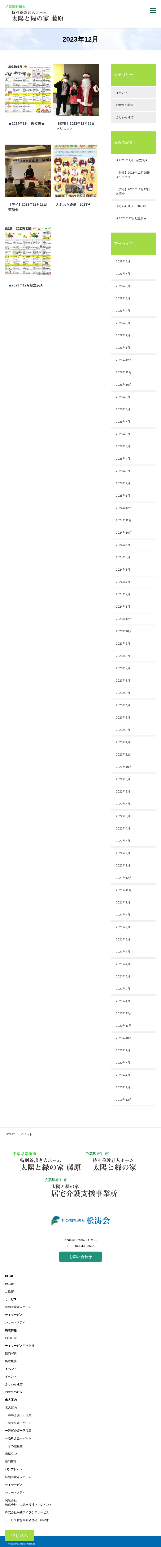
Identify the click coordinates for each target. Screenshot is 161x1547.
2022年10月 (124, 766)
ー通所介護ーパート (18, 1438)
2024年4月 (123, 582)
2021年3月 (123, 976)
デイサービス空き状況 (19, 1345)
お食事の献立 (125, 105)
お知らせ (11, 1338)
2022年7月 (123, 803)
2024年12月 (124, 508)
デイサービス (14, 1314)
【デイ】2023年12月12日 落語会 (134, 191)
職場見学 (11, 1453)
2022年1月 (123, 865)
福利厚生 (11, 1461)
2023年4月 (123, 705)
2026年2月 (123, 335)
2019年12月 (124, 1099)
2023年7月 (123, 668)
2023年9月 (123, 643)
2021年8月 (123, 914)
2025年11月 (123, 372)
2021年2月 (123, 988)
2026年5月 (123, 298)
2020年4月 (123, 1075)
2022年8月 (123, 791)
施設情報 (11, 1330)
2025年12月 (124, 360)
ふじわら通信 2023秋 (131, 206)
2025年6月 (123, 434)
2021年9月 (123, 902)
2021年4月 (123, 964)
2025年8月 (123, 409)
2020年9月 (123, 1050)
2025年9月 (123, 397)
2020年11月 (123, 1025)
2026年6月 (123, 286)
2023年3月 (123, 717)
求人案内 (11, 1399)
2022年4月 (123, 828)
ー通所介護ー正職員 (18, 1430)
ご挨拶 (9, 1291)
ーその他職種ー (15, 1446)
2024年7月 (123, 545)
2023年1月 (123, 742)
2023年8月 (123, 656)
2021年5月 (123, 951)
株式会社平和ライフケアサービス (27, 1512)
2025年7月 (123, 421)
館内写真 (11, 1353)
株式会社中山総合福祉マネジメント (28, 1504)
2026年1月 (123, 347)
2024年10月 (124, 532)
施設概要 (11, 1361)
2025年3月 (123, 471)
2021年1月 (123, 1001)
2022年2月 (123, 853)
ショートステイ (15, 1322)
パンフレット (14, 1469)
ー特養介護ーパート (18, 1423)
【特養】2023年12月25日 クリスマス (134, 175)
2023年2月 (123, 730)
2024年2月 (123, 594)
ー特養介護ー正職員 (18, 1415)
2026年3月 (123, 323)
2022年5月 (123, 816)
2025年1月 (123, 495)
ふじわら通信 (125, 117)
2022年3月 (123, 840)
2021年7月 (123, 927)
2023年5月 (123, 693)
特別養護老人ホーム (18, 1307)
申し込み (19, 1535)
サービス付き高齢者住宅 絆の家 (27, 1520)
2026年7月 (123, 273)
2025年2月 (123, 483)
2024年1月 (123, 606)
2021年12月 (124, 877)
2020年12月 (124, 1013)
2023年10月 (124, 631)
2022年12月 (124, 754)
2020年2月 (123, 1087)
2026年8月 (123, 261)
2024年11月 (123, 520)
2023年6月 (123, 680)
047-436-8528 (84, 1246)
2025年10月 (124, 384)
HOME (9, 1276)
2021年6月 (123, 939)
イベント (122, 92)
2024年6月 (123, 557)
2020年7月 (123, 1062)
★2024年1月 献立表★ (132, 160)
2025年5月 (123, 446)
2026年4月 (123, 310)
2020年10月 (124, 1038)
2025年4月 (123, 458)
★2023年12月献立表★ (131, 218)
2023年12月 (124, 619)
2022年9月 (123, 779)
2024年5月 (123, 569)
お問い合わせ (80, 1257)
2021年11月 (123, 890)
